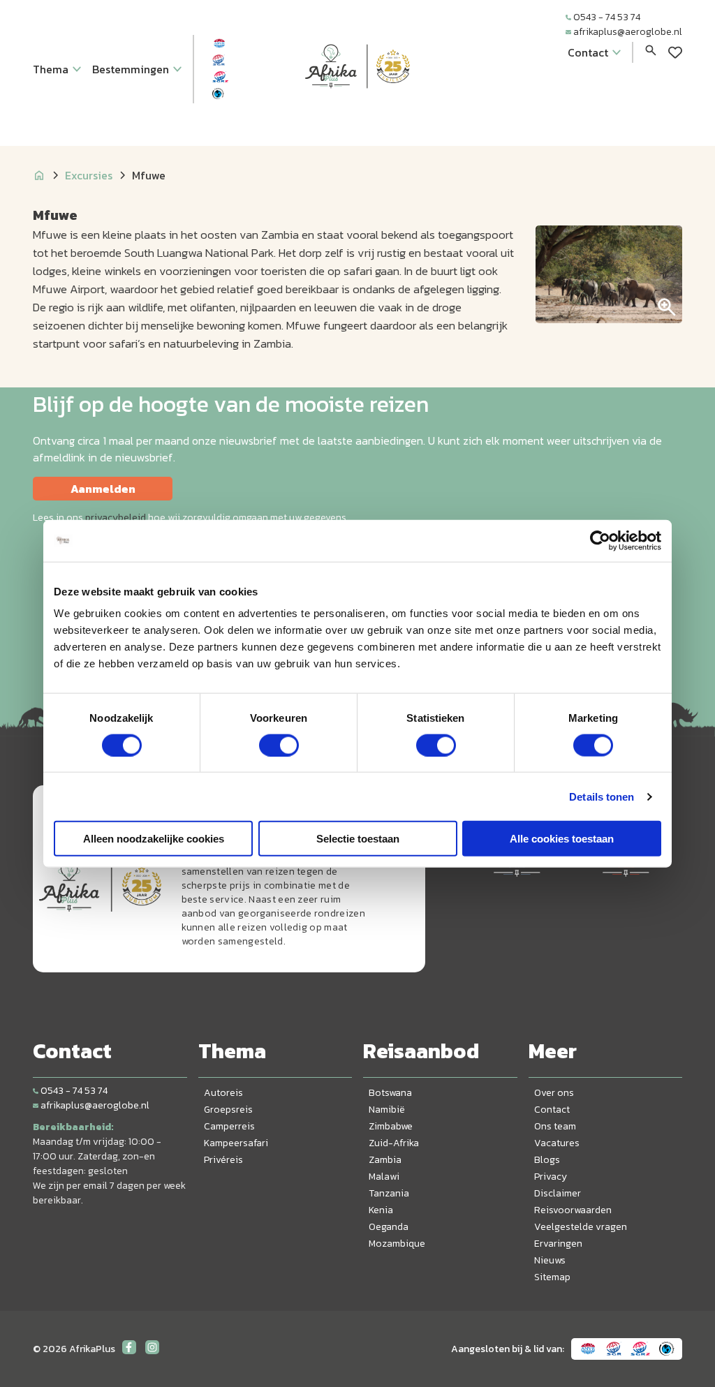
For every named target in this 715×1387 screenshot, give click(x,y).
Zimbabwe (391, 1126)
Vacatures (557, 1143)
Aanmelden (103, 488)
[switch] (279, 745)
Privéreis (223, 1159)
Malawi (384, 1176)
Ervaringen (558, 1243)
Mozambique (397, 1243)
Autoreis (223, 1092)
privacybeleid (115, 517)
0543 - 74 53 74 (606, 17)
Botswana (390, 1092)
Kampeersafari (236, 1143)
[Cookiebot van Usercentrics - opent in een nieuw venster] (600, 540)
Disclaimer (557, 1193)
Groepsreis (228, 1109)
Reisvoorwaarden (573, 1210)
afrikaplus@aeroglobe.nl (627, 31)
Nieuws (550, 1260)
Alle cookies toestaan (562, 839)
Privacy (550, 1176)
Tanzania (389, 1193)
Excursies (88, 175)
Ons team (555, 1126)
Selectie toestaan (357, 839)
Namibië (387, 1109)
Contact (552, 1109)
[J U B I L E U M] (357, 114)
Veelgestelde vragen (580, 1226)
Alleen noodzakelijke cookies (153, 839)
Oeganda (388, 1226)
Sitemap (552, 1277)
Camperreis (229, 1126)
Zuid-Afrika (394, 1143)
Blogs (547, 1159)
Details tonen (601, 796)
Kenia (381, 1210)
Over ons (554, 1092)
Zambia (385, 1159)
